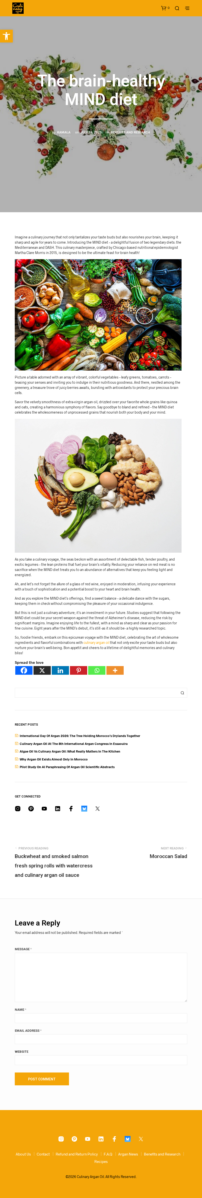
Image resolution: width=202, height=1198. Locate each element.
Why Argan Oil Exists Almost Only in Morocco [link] (54, 759)
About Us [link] (23, 1154)
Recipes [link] (101, 1161)
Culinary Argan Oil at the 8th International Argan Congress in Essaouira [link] (74, 744)
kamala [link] (63, 132)
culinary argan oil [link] (96, 642)
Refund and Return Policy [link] (77, 1154)
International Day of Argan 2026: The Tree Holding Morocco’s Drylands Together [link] (80, 736)
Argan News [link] (128, 1154)
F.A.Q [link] (108, 1154)
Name (20, 1009)
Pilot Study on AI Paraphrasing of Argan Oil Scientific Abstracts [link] (67, 767)
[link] (6, 36)
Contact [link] (43, 1154)
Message (23, 949)
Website (21, 1051)
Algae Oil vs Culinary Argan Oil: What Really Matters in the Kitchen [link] (70, 751)
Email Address (28, 1030)
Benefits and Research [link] (130, 132)
